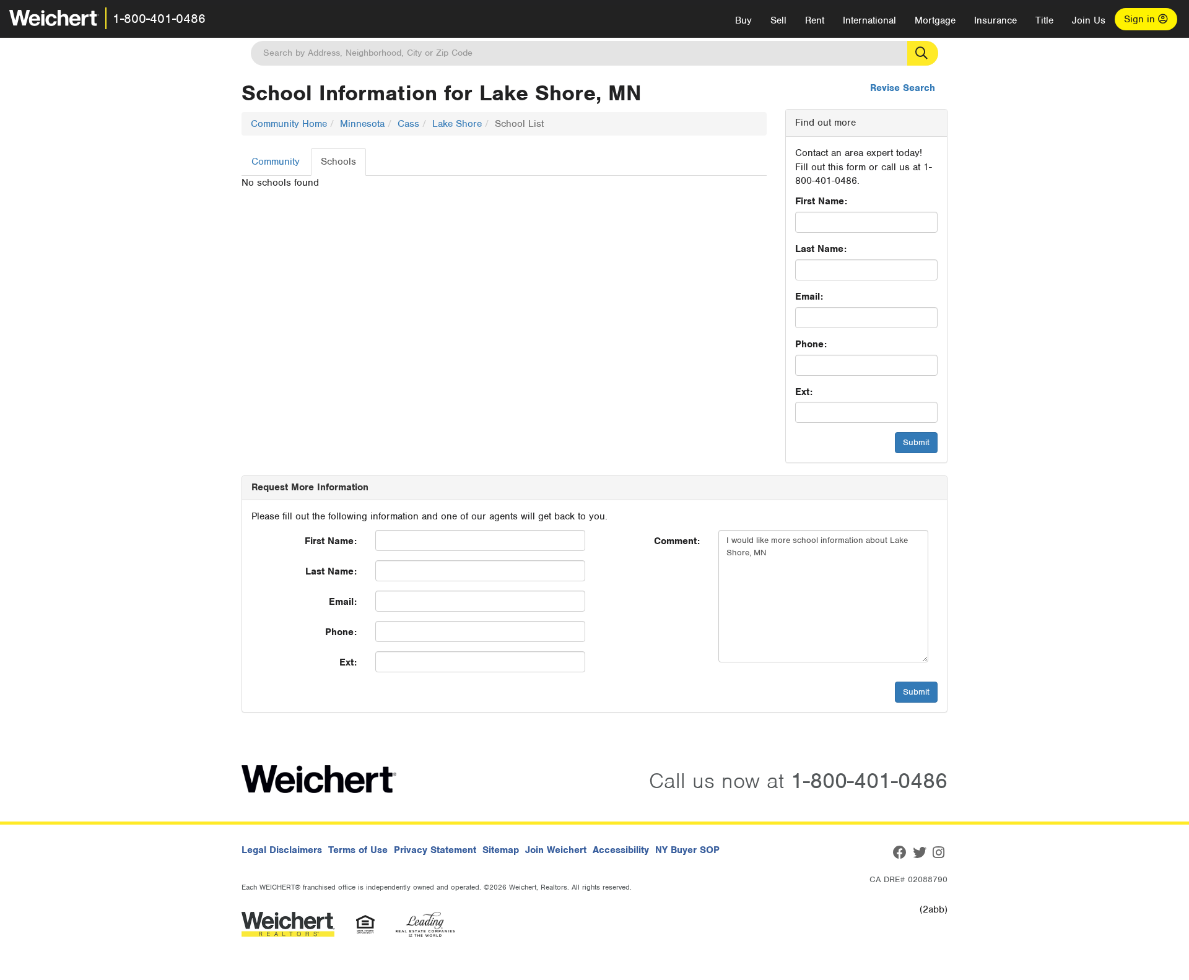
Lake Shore (457, 124)
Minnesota (362, 124)
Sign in (1141, 19)
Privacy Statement (435, 850)
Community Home (289, 124)
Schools (338, 161)
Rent (814, 20)
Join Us (1088, 20)
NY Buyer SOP (687, 850)
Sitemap (500, 850)
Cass (408, 124)
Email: (809, 296)
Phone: (811, 344)
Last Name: (821, 249)
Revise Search (902, 88)
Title (1044, 20)
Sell (778, 20)
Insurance (995, 20)
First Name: (821, 201)
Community (275, 161)
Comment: (677, 541)
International (869, 20)
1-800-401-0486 (159, 19)
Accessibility (621, 850)
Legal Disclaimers (282, 850)
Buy (743, 20)
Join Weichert (555, 850)
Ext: (803, 392)
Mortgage (935, 20)
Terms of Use (358, 850)
